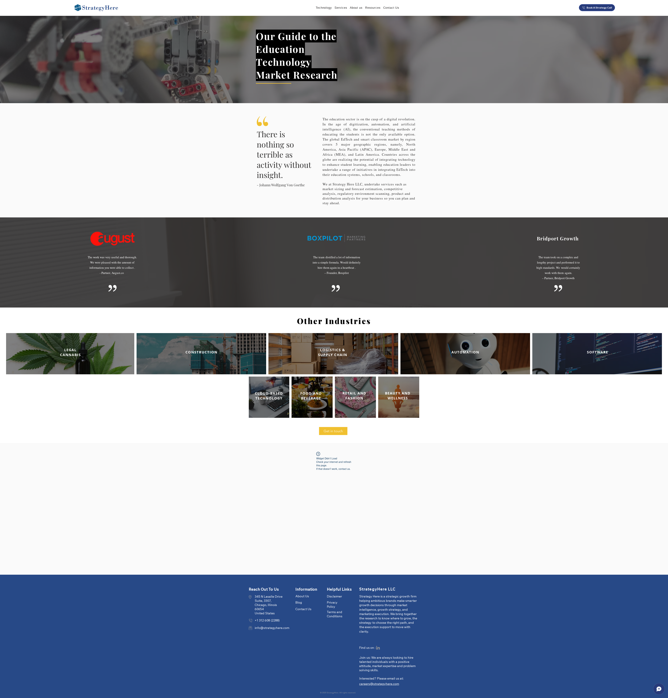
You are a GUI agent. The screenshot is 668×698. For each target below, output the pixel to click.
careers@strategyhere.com (379, 684)
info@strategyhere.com (272, 628)
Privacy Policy (332, 604)
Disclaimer (334, 596)
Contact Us (303, 609)
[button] (373, 8)
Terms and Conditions (334, 614)
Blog (298, 602)
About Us (302, 596)
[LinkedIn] (378, 647)
